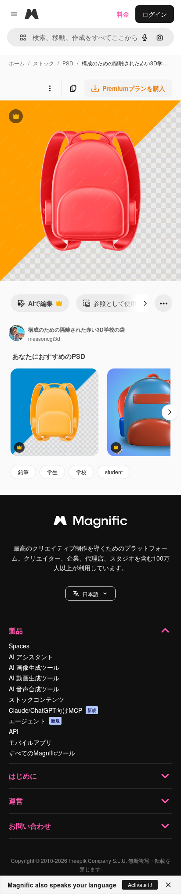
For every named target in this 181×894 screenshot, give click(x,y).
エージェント (34, 720)
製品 (16, 631)
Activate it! (140, 884)
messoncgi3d (44, 338)
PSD (67, 63)
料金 (123, 14)
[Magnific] (90, 522)
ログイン (154, 14)
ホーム (17, 63)
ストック (43, 63)
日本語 (90, 593)
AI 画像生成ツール (34, 667)
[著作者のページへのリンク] (17, 334)
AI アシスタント (31, 656)
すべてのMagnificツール (42, 752)
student (114, 472)
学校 (81, 472)
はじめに (23, 776)
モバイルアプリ (30, 742)
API (13, 731)
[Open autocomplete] (19, 37)
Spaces (19, 645)
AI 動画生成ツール (34, 677)
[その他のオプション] (49, 88)
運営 (16, 801)
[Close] (168, 885)
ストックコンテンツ (36, 699)
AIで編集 (35, 305)
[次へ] (145, 303)
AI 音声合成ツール (34, 688)
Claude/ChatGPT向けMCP (52, 710)
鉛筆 (23, 472)
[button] (90, 593)
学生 (52, 472)
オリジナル (60, 117)
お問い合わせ (30, 826)
